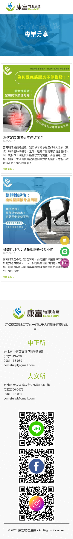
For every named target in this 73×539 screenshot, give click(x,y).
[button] (66, 7)
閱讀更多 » (8, 169)
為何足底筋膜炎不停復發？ (23, 138)
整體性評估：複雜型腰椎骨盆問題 (28, 250)
